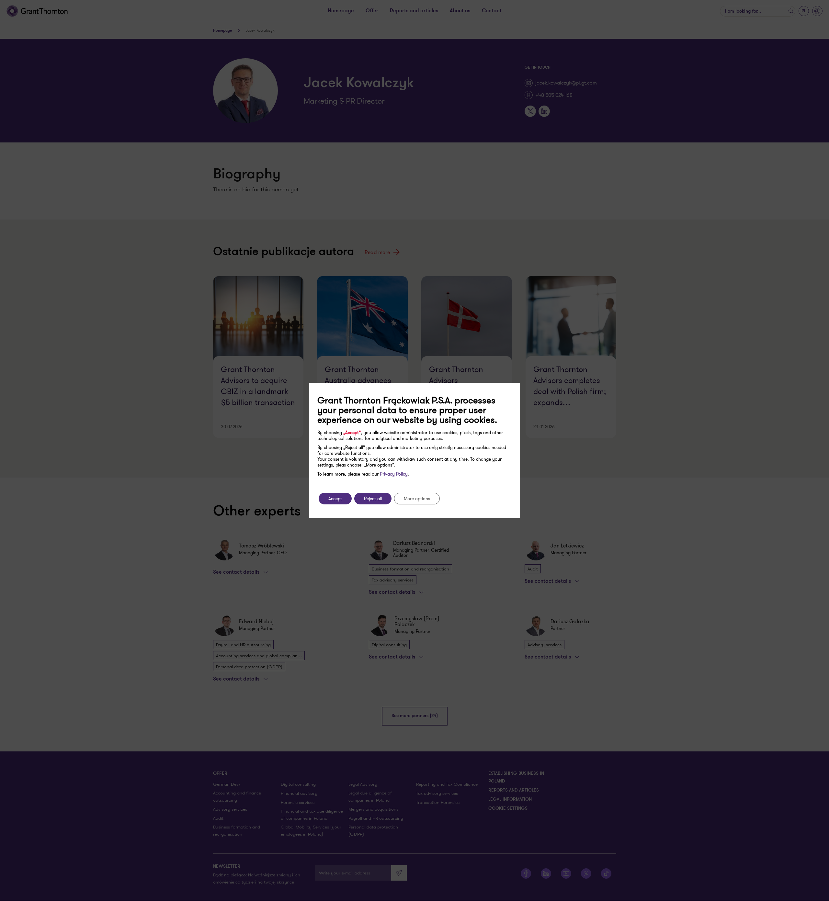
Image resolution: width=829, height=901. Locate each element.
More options (417, 498)
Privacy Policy (394, 474)
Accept (335, 498)
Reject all (373, 498)
